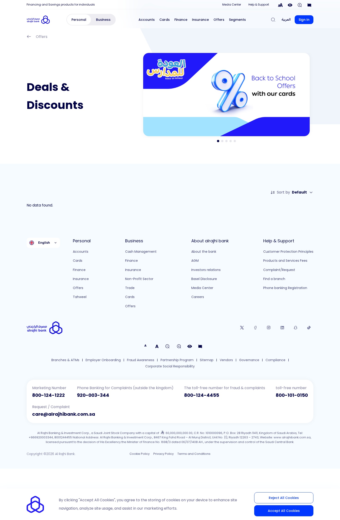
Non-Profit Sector (139, 279)
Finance (180, 19)
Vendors (226, 360)
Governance (249, 360)
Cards (164, 19)
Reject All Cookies (284, 497)
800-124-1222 (48, 395)
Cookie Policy (140, 454)
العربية (286, 20)
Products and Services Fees (285, 260)
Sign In (304, 19)
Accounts (147, 19)
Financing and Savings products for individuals (61, 4)
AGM (195, 260)
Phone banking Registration (285, 288)
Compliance (275, 360)
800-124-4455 (201, 395)
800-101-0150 (292, 395)
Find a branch (274, 279)
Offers (218, 19)
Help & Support (258, 4)
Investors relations (206, 270)
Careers (197, 297)
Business (103, 19)
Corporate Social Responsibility (170, 366)
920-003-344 (93, 395)
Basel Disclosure (204, 279)
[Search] (273, 19)
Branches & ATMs (65, 360)
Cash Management (141, 251)
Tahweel (80, 297)
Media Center (231, 4)
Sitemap (206, 360)
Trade (130, 288)
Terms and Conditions (193, 454)
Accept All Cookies (284, 510)
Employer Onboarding (103, 360)
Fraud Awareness (140, 360)
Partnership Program (177, 360)
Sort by (292, 192)
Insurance (200, 19)
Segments (237, 19)
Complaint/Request (279, 270)
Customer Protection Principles (288, 251)
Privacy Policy (163, 454)
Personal (78, 19)
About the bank (203, 251)
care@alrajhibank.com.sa (63, 414)
